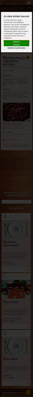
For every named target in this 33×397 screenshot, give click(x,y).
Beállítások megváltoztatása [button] (16, 48)
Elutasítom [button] (16, 45)
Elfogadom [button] (16, 41)
